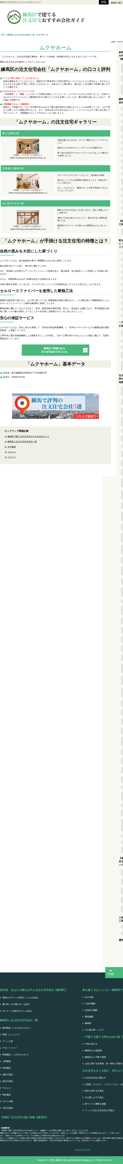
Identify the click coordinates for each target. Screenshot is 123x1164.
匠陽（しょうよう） (11, 1034)
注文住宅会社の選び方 (95, 1078)
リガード (12, 457)
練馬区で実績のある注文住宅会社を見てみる (54, 350)
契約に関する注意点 (94, 1091)
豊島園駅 (89, 1016)
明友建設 (6, 1094)
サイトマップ (81, 1150)
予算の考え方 (91, 1044)
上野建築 (6, 1061)
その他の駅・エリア (94, 1030)
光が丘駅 (89, 997)
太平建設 (12, 447)
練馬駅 (88, 1023)
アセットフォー (9, 1048)
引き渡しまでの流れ (94, 1097)
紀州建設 (6, 1068)
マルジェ (12, 452)
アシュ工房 (7, 1041)
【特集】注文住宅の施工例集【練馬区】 (24, 1117)
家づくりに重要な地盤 (95, 1104)
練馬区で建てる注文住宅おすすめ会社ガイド (29, 436)
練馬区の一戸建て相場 (95, 1057)
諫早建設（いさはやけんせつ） (17, 1028)
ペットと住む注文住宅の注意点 (99, 1110)
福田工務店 (7, 1074)
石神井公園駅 (91, 1010)
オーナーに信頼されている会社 (17, 1011)
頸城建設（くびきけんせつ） (16, 1054)
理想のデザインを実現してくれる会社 (20, 997)
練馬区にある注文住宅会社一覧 (22, 441)
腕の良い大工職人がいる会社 (16, 1004)
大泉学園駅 (90, 1003)
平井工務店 (7, 1108)
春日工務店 (7, 1081)
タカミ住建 (7, 1101)
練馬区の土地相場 (93, 1050)
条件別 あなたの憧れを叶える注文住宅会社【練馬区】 (34, 989)
